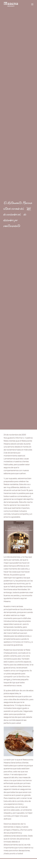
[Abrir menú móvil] (32, 4)
